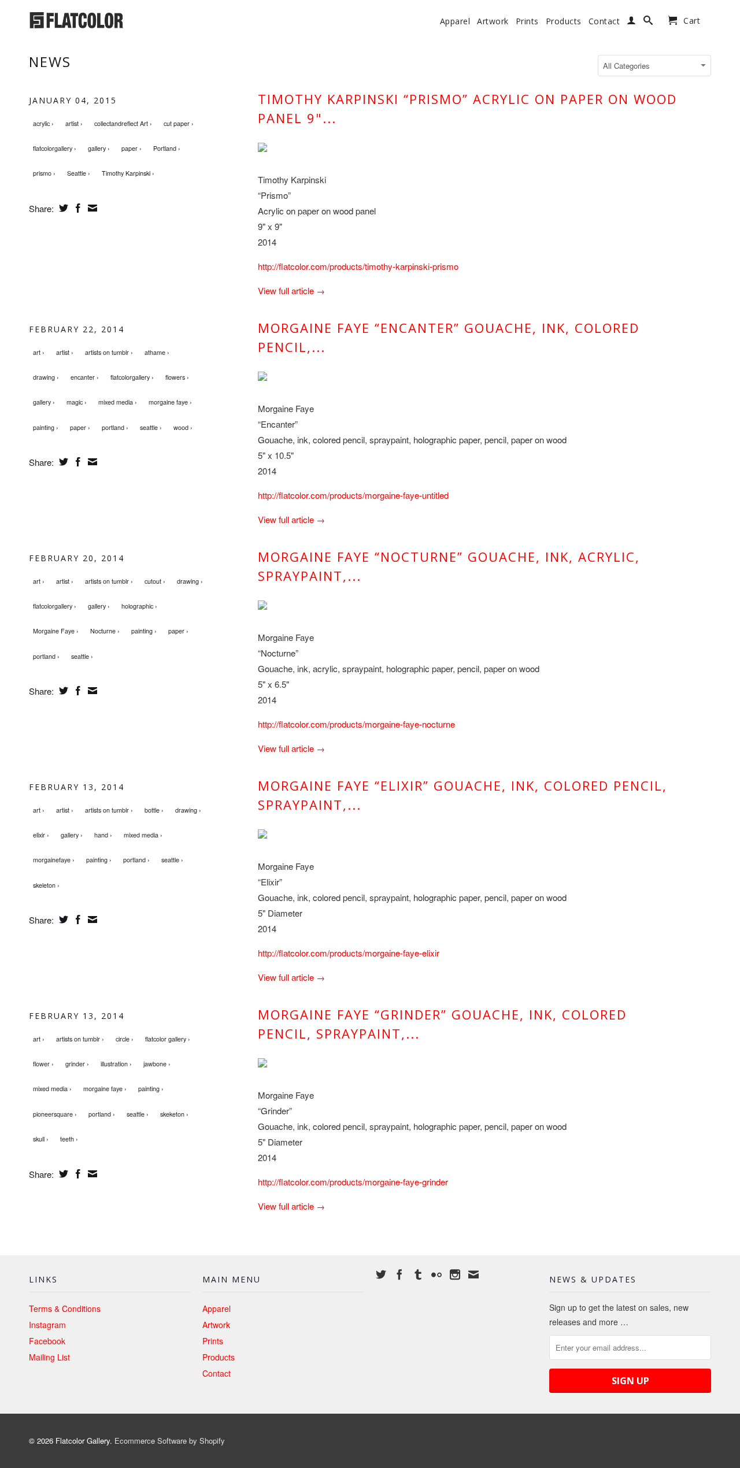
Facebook (47, 1341)
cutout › (155, 581)
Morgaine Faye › (56, 631)
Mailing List (49, 1357)
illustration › (116, 1063)
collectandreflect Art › (123, 123)
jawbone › (157, 1063)
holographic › (139, 606)
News (50, 61)
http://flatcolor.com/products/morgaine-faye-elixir (348, 953)
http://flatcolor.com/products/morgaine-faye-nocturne (356, 724)
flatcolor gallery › (167, 1039)
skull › (41, 1139)
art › (39, 352)
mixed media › (117, 402)
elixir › (41, 835)
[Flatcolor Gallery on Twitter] (381, 1274)
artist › (74, 123)
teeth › (69, 1139)
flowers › (177, 377)
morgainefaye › (54, 859)
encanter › (85, 377)
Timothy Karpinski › (128, 173)
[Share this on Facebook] (77, 208)
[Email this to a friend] (91, 208)
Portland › (166, 148)
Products (564, 21)
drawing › (46, 377)
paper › (131, 148)
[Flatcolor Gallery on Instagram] (455, 1274)
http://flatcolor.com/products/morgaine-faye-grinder (353, 1182)
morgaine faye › (170, 402)
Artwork (493, 21)
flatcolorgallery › (54, 148)
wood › (183, 427)
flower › (43, 1063)
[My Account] (632, 22)
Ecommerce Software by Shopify (169, 1440)
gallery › (99, 148)
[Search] (648, 22)
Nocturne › (105, 631)
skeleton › (46, 885)
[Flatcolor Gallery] (110, 19)
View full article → (291, 290)
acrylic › (43, 123)
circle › (125, 1039)
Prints (527, 21)
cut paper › (179, 123)
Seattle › (78, 173)
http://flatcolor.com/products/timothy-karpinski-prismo (358, 266)
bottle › (154, 810)
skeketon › (174, 1114)
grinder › (77, 1063)
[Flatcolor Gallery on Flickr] (436, 1274)
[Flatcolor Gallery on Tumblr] (418, 1274)
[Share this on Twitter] (62, 208)
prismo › (44, 173)
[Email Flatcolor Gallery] (473, 1274)
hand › (103, 835)
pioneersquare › (55, 1114)
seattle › (151, 427)
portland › (115, 427)
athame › (157, 352)
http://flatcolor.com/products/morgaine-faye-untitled (353, 495)
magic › (76, 402)
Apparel (455, 21)
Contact (604, 21)
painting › (45, 427)
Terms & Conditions (65, 1308)
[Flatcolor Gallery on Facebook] (399, 1274)
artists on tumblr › (109, 352)
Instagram (47, 1324)
